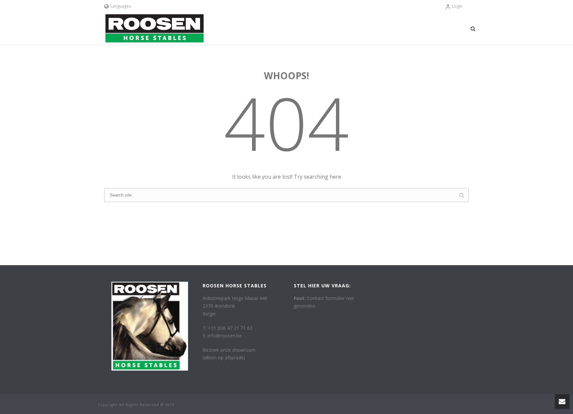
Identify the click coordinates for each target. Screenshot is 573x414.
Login (457, 6)
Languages (120, 6)
